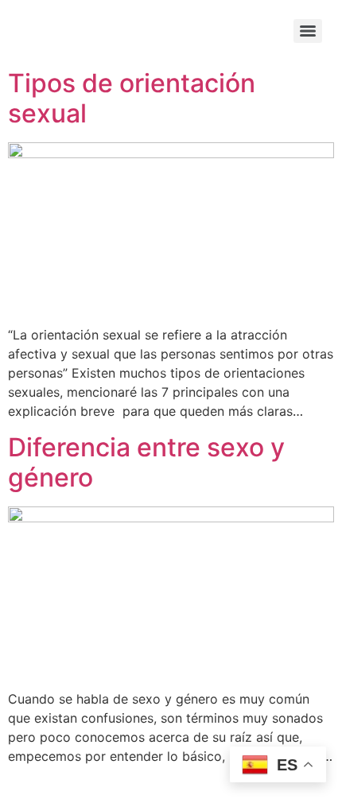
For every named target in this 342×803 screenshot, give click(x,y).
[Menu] (307, 31)
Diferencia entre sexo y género (146, 462)
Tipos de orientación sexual (131, 98)
